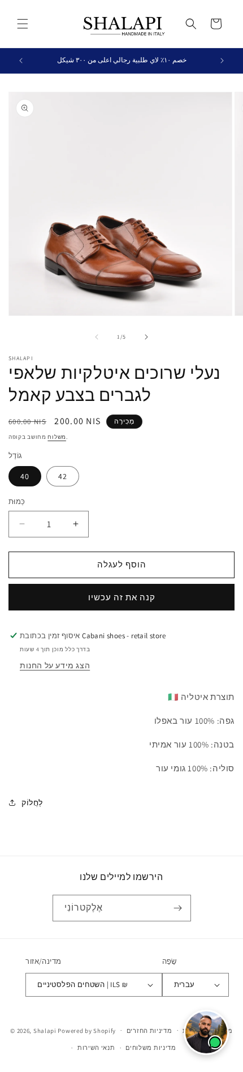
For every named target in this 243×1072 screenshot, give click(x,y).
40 (24, 476)
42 (62, 476)
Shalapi (45, 1030)
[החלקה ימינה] (146, 336)
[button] (22, 23)
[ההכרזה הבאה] (222, 60)
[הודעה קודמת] (20, 60)
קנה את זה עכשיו (121, 597)
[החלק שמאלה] (96, 336)
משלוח (56, 437)
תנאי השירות (96, 1048)
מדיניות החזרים (149, 1031)
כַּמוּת (16, 501)
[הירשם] (178, 908)
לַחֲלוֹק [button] (32, 802)
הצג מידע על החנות (55, 665)
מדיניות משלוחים (150, 1048)
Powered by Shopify (87, 1030)
